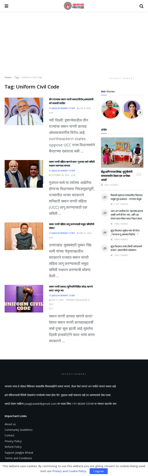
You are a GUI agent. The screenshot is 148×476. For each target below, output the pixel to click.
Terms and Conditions (18, 458)
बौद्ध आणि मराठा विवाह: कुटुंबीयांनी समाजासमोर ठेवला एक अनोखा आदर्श (116, 176)
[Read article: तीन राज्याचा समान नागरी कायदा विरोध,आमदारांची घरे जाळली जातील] (24, 111)
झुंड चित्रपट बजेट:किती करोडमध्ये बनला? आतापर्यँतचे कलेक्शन (126, 248)
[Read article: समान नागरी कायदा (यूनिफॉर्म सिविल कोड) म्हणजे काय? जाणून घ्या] (24, 299)
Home (8, 77)
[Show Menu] (6, 6)
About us (10, 424)
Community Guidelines (19, 430)
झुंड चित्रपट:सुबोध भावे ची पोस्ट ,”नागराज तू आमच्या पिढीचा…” (125, 232)
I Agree (98, 471)
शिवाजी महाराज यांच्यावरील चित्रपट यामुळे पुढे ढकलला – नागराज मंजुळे (127, 197)
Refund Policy (13, 447)
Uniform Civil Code (32, 77)
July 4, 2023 (85, 108)
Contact (9, 435)
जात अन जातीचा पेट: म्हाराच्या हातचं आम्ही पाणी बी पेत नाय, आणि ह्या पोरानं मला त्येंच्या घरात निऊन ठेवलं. (127, 214)
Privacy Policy (13, 441)
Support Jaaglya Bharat (19, 452)
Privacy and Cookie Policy (69, 471)
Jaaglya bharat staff (63, 108)
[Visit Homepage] (74, 6)
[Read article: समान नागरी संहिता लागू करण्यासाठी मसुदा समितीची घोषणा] (24, 236)
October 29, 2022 (60, 175)
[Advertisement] (74, 46)
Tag (16, 77)
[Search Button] (141, 6)
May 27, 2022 (85, 233)
